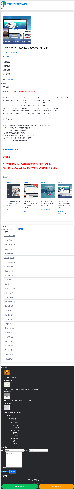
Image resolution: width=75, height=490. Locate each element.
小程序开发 (16, 428)
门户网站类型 (8, 354)
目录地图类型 (8, 346)
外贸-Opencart (9, 297)
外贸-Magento (9, 293)
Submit (4, 471)
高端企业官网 (10, 79)
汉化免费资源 (8, 341)
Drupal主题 (8, 240)
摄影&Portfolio (9, 328)
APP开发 (15, 425)
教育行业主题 (8, 332)
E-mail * (26, 450)
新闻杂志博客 (8, 337)
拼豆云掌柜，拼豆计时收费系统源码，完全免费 (17, 401)
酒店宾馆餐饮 (8, 350)
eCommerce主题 (9, 244)
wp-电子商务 (8, 266)
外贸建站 (15, 433)
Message (3, 467)
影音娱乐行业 (8, 319)
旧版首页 (15, 443)
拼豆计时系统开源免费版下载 (12, 412)
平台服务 (15, 422)
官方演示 (7, 149)
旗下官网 (15, 436)
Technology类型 (9, 262)
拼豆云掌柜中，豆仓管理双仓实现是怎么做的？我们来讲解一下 (22, 389)
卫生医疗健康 (8, 280)
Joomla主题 (8, 249)
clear (8, 471)
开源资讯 (15, 438)
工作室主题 (8, 310)
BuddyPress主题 (9, 236)
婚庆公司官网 (8, 306)
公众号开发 (16, 430)
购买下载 (14, 149)
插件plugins (8, 324)
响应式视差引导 (9, 288)
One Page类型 (9, 258)
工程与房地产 (8, 315)
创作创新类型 (8, 275)
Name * (3, 450)
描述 (4, 83)
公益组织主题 (8, 271)
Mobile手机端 (8, 253)
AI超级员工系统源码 (10, 377)
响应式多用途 (8, 284)
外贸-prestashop (9, 302)
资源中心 (15, 441)
